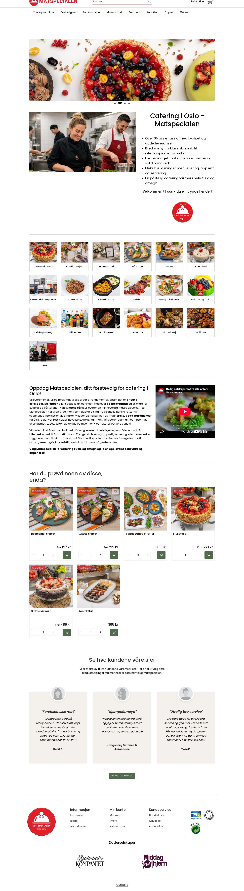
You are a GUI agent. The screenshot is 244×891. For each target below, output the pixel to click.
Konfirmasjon (91, 12)
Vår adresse (78, 826)
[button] (115, 103)
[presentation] (33, 72)
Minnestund (114, 12)
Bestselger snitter (43, 534)
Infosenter (77, 815)
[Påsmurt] (122, 70)
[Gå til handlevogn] (210, 2)
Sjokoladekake (41, 611)
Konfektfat (86, 611)
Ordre (113, 821)
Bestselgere (68, 12)
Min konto (116, 815)
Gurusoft (122, 885)
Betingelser (156, 826)
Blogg (74, 821)
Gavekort (155, 821)
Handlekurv (156, 815)
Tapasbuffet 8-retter (140, 534)
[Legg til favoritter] (68, 491)
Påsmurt (134, 12)
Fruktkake (179, 534)
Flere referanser (122, 775)
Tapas (169, 12)
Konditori (152, 12)
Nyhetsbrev (117, 826)
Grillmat (185, 12)
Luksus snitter (88, 534)
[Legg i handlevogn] (67, 555)
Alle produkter (44, 12)
